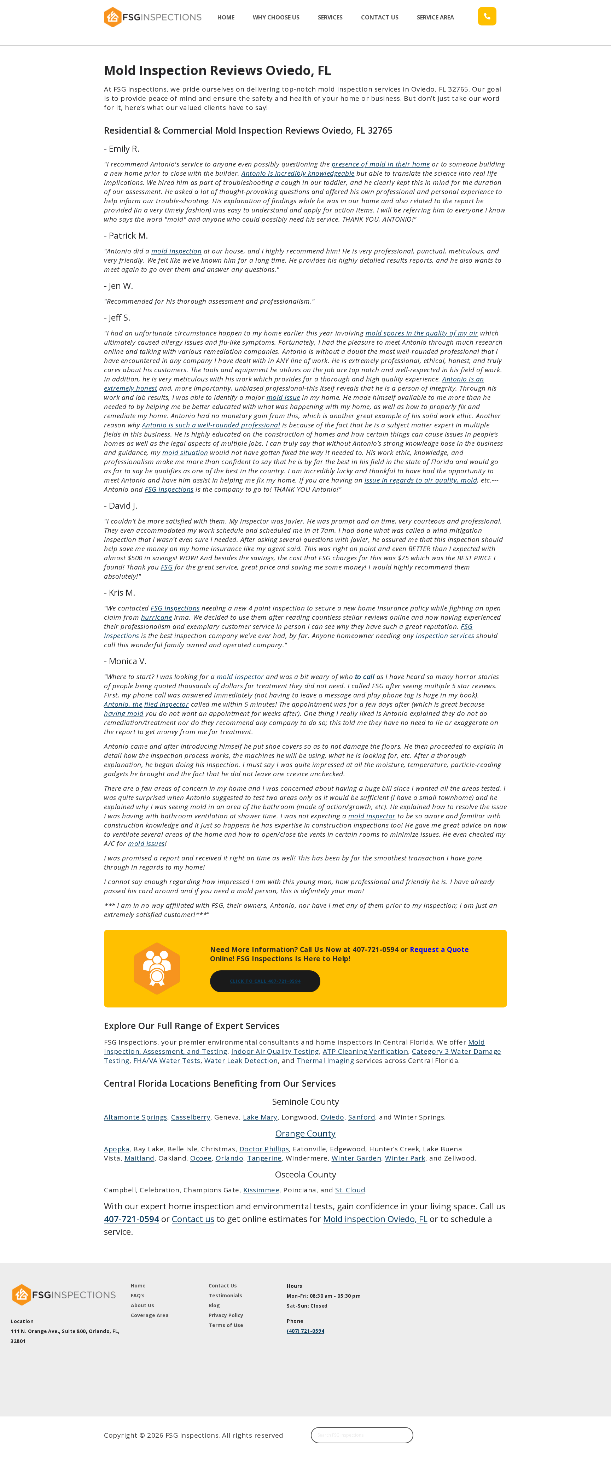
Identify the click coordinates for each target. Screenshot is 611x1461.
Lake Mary (260, 1117)
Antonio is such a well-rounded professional (211, 424)
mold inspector (240, 676)
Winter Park (405, 1158)
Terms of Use (226, 1325)
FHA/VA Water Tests (166, 1060)
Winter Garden (357, 1158)
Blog (214, 1305)
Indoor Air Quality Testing (275, 1051)
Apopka (116, 1148)
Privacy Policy (226, 1315)
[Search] (405, 1435)
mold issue (283, 397)
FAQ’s (138, 1295)
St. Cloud (350, 1189)
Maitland (139, 1158)
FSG (167, 567)
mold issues (146, 843)
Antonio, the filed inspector (146, 704)
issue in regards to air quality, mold (421, 480)
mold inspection (176, 251)
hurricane (156, 617)
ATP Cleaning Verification (365, 1051)
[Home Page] (154, 17)
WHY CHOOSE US (276, 17)
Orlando (230, 1158)
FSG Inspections (169, 489)
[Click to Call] (487, 16)
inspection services (445, 635)
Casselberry (191, 1117)
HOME (225, 17)
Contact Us (223, 1285)
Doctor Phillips (264, 1148)
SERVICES (330, 17)
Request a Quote (439, 949)
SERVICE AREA (435, 17)
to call (365, 676)
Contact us (193, 1219)
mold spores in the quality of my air (422, 333)
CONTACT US (379, 17)
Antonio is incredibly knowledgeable (298, 173)
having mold (124, 713)
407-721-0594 (131, 1219)
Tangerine (264, 1158)
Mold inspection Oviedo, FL (375, 1219)
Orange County (305, 1133)
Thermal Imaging (325, 1060)
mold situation (185, 452)
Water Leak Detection (241, 1060)
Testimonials (225, 1295)
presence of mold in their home (381, 164)
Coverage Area (150, 1315)
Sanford (362, 1117)
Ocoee (201, 1158)
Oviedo (332, 1117)
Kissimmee (261, 1189)
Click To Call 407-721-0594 (265, 981)
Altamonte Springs (135, 1117)
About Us (142, 1305)
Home (138, 1285)
